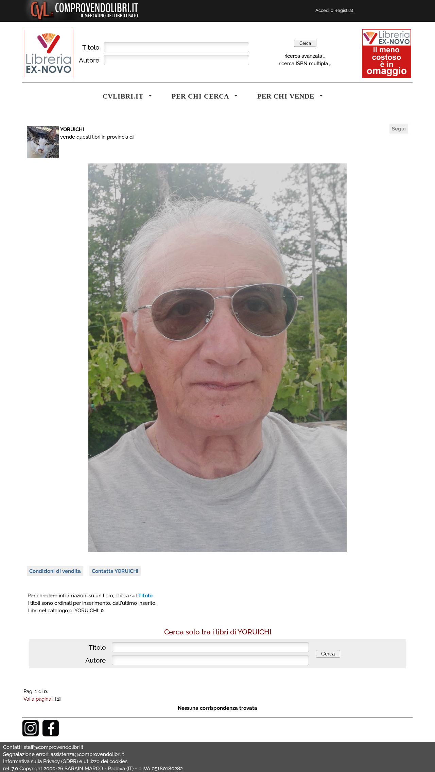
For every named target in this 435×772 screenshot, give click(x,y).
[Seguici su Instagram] (30, 735)
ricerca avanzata (303, 56)
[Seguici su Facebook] (50, 735)
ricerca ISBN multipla (303, 63)
